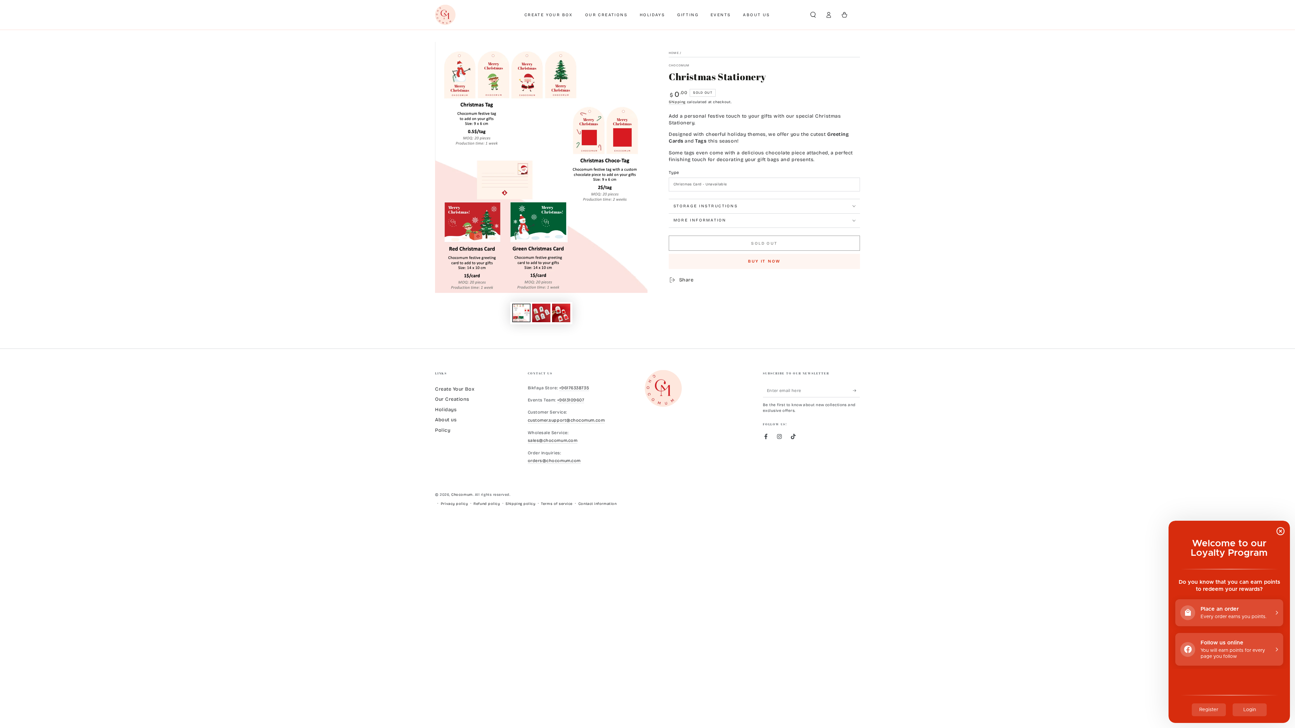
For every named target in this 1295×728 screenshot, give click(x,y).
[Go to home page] (445, 15)
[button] (813, 15)
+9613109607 (570, 399)
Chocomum (679, 65)
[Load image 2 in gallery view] (541, 313)
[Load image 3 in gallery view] (561, 313)
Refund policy (486, 504)
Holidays (446, 410)
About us (446, 420)
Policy (442, 430)
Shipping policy (520, 504)
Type (674, 172)
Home (674, 53)
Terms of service (557, 504)
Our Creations (452, 399)
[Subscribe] (856, 390)
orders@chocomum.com (554, 460)
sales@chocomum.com (553, 440)
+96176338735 (574, 387)
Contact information (597, 504)
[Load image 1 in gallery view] (521, 313)
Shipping (677, 102)
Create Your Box (454, 389)
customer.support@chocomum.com (566, 420)
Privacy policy (454, 504)
